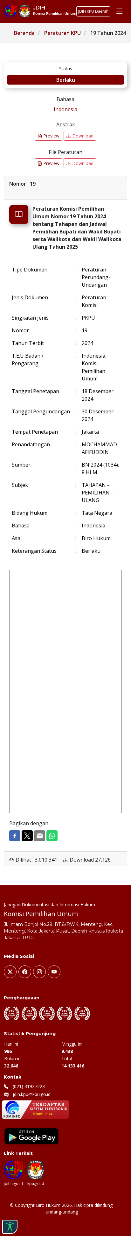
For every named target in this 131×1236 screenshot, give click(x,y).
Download (82, 136)
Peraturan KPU (62, 32)
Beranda (24, 32)
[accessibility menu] (9, 1227)
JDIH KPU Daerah (93, 11)
